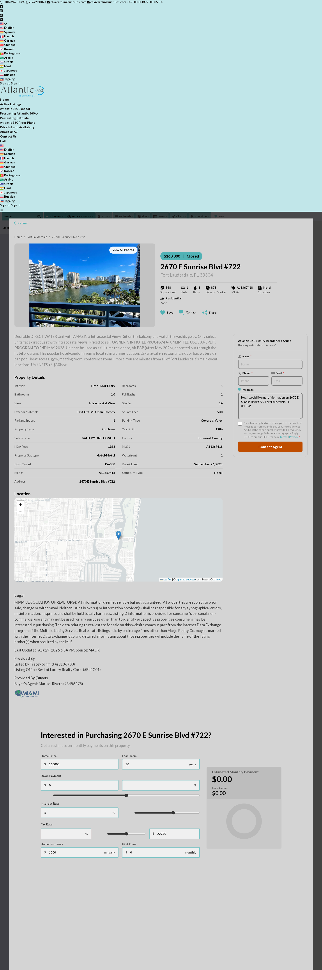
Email (280, 372)
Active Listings (10, 104)
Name (246, 356)
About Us (7, 132)
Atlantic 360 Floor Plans (17, 122)
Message (248, 389)
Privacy (293, 436)
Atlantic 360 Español (15, 109)
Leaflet (167, 579)
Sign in (15, 83)
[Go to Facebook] (1, 6)
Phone (247, 372)
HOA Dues (129, 844)
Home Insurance (52, 844)
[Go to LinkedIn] (1, 19)
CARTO (217, 579)
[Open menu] (1, 210)
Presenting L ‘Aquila (14, 118)
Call (3, 141)
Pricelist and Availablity (17, 127)
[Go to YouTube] (1, 15)
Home (18, 237)
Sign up (5, 83)
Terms (283, 436)
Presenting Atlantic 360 (17, 113)
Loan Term (129, 756)
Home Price (49, 756)
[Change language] (3, 23)
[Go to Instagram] (1, 10)
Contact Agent (270, 447)
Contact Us (8, 136)
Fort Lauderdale (37, 237)
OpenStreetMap (185, 579)
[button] (118, 535)
